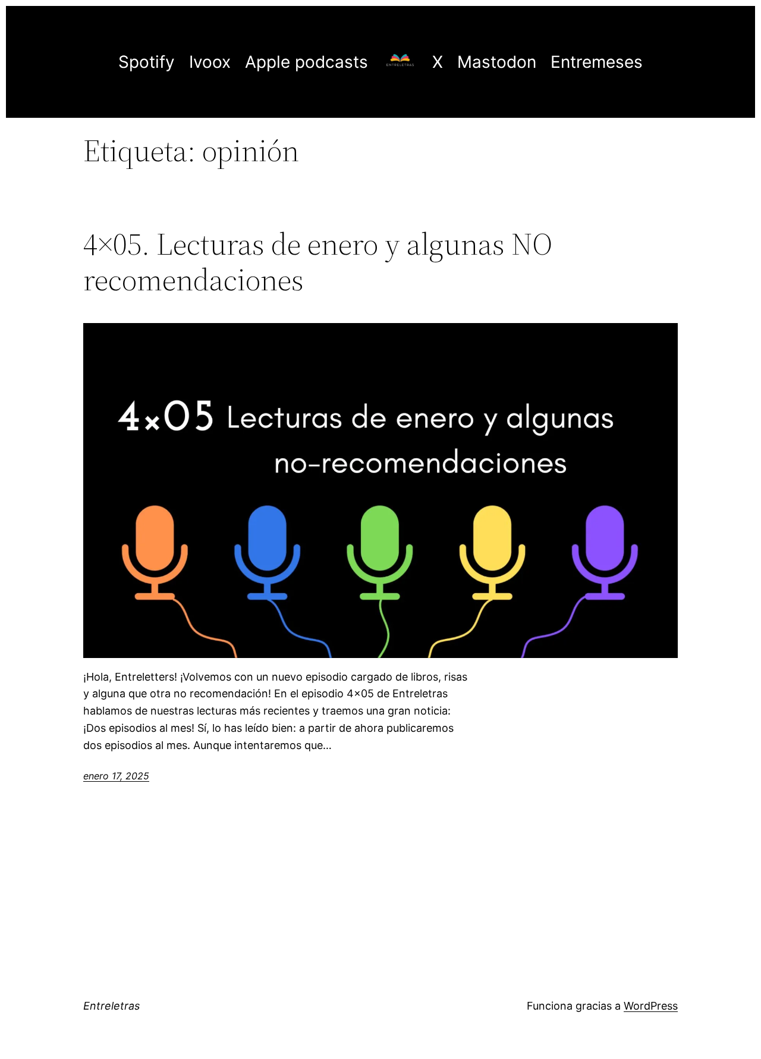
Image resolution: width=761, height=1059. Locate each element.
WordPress (651, 1006)
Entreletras (111, 1006)
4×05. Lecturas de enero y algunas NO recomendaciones (317, 261)
